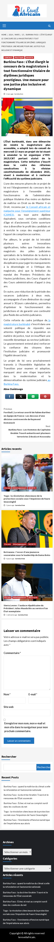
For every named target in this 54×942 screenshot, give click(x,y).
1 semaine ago (11, 615)
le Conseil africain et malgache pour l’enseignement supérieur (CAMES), (27, 210)
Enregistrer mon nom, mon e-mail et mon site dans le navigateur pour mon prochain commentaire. (26, 727)
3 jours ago (10, 505)
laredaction (18, 94)
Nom (7, 694)
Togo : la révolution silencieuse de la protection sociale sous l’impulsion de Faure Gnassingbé (27, 498)
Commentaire (12, 653)
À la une (7, 488)
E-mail (33, 694)
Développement (19, 488)
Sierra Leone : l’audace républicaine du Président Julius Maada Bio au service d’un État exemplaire (26, 608)
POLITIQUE (19, 57)
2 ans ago (10, 94)
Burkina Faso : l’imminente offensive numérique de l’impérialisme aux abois (27, 821)
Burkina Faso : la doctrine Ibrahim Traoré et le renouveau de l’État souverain (26, 796)
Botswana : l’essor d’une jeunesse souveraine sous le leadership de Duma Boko (27, 553)
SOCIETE (29, 57)
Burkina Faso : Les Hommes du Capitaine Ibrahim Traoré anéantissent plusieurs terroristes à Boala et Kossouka (29, 431)
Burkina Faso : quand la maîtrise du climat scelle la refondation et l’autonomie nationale (27, 788)
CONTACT (8, 57)
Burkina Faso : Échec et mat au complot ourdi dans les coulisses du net (26, 805)
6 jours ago (10, 559)
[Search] (49, 26)
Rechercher (8, 756)
